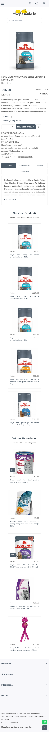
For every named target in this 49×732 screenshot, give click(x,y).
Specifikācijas (24, 165)
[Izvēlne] (3, 3)
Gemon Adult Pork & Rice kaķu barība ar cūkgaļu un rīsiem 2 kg (24, 607)
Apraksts (8, 165)
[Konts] (31, 3)
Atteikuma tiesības (16, 151)
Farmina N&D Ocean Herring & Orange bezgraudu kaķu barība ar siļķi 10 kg (24, 524)
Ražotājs (40, 165)
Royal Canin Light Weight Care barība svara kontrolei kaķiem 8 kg (24, 424)
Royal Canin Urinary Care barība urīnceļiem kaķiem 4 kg (24, 339)
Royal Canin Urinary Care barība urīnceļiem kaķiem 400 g (24, 256)
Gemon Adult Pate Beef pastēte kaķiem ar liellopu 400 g (24, 481)
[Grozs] (45, 3)
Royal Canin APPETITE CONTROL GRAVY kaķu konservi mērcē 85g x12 (24, 566)
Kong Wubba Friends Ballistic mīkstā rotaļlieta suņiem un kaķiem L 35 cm (24, 649)
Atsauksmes (24, 171)
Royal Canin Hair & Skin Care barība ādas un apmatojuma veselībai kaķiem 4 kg (24, 381)
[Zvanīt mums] (44, 727)
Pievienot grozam (25, 127)
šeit (11, 139)
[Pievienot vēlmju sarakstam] (38, 126)
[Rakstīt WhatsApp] (44, 722)
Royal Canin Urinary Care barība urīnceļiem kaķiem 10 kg (24, 297)
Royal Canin (17, 121)
